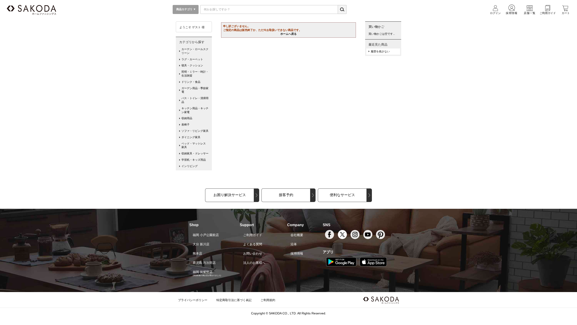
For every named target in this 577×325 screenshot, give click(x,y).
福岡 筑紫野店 (203, 272)
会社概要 (297, 235)
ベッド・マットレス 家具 (194, 145)
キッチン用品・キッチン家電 (194, 110)
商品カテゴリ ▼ (186, 9)
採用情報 (297, 253)
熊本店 (197, 253)
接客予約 (286, 195)
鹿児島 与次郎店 (204, 263)
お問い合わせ (252, 253)
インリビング (189, 166)
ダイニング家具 (190, 137)
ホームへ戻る (288, 33)
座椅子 (185, 124)
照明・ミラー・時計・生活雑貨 (194, 73)
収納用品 (186, 118)
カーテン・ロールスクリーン (194, 51)
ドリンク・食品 (190, 82)
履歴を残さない (380, 51)
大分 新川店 (201, 244)
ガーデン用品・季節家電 (194, 90)
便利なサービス (342, 195)
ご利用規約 (268, 300)
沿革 (294, 244)
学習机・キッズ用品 (193, 159)
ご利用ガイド (252, 235)
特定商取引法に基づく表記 (234, 300)
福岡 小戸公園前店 (206, 235)
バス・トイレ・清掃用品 (194, 100)
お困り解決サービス (229, 195)
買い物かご (376, 26)
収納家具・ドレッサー (194, 153)
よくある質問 (252, 244)
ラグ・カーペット (192, 59)
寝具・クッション (192, 65)
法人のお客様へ (254, 263)
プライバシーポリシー (192, 300)
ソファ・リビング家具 (194, 130)
